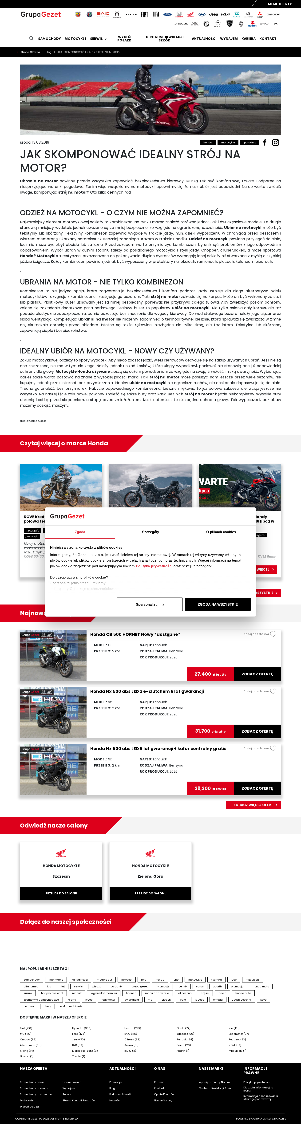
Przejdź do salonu (61, 893)
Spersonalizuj (147, 604)
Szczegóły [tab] (150, 532)
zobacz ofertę (257, 674)
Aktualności (204, 38)
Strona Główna (30, 52)
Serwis (96, 38)
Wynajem (229, 38)
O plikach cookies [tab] (221, 532)
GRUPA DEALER (262, 1118)
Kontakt (268, 38)
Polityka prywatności (154, 566)
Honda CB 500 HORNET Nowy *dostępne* (135, 634)
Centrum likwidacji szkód (164, 38)
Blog (49, 52)
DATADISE (280, 1118)
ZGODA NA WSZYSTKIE (218, 604)
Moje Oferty (280, 4)
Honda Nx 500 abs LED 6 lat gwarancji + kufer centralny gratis (158, 748)
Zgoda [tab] (80, 532)
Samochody (49, 38)
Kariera (249, 38)
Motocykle (75, 38)
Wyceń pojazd (124, 38)
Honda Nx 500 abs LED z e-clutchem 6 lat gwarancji (147, 691)
